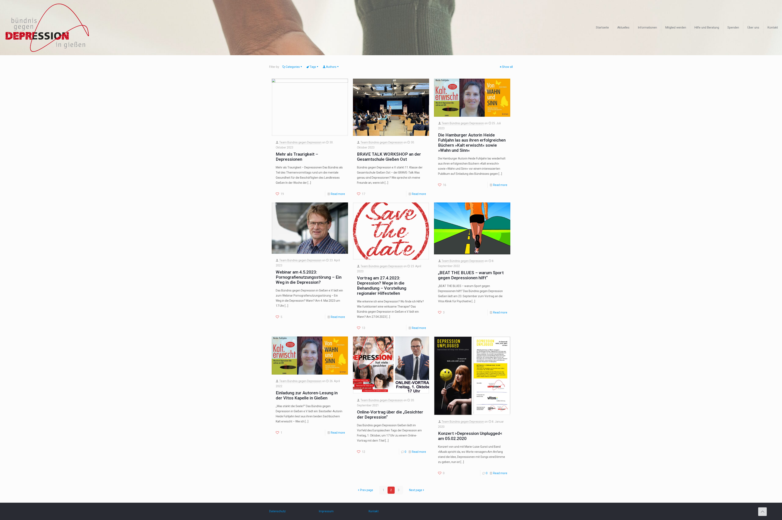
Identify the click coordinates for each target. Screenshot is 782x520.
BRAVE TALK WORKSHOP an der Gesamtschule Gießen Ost (389, 157)
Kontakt (374, 511)
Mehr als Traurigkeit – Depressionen (297, 157)
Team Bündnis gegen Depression (300, 142)
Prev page (366, 490)
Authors (331, 66)
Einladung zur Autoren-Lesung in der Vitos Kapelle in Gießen (307, 395)
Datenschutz (277, 511)
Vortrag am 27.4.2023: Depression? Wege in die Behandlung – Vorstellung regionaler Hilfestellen (381, 286)
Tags (313, 66)
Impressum (326, 511)
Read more (338, 194)
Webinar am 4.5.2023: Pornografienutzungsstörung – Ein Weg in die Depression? (309, 277)
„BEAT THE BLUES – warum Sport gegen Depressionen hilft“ (471, 275)
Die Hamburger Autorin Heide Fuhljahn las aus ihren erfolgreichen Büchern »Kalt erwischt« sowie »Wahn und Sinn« (472, 143)
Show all (507, 66)
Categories (293, 66)
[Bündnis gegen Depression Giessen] (47, 27)
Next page (415, 490)
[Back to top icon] (762, 511)
